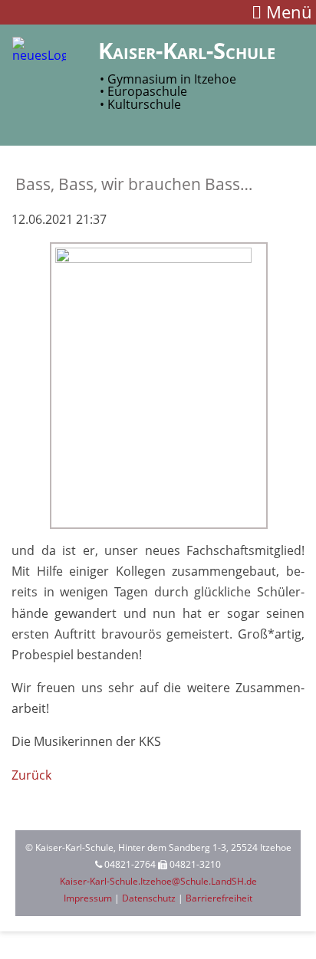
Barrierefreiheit (219, 898)
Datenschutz (149, 898)
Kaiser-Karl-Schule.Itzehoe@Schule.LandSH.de (158, 881)
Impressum (88, 898)
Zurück (31, 775)
